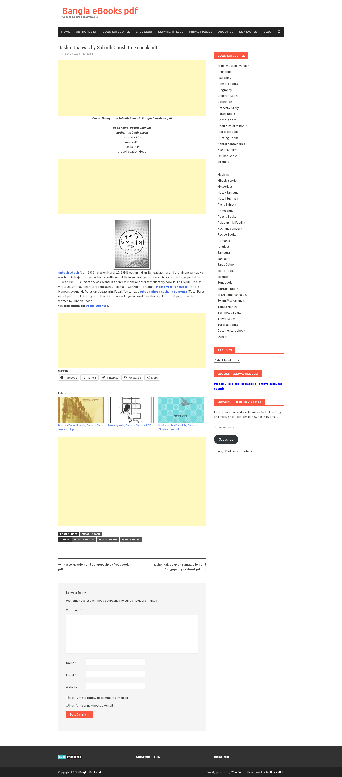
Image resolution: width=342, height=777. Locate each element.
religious (224, 246)
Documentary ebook (231, 330)
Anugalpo (224, 72)
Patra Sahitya (227, 204)
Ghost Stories (227, 120)
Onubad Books (227, 156)
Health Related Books (233, 126)
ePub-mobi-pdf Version (233, 66)
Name (71, 663)
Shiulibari (181, 287)
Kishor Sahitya (227, 150)
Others (222, 337)
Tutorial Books (228, 325)
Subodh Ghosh (91, 534)
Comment (74, 610)
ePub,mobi (144, 32)
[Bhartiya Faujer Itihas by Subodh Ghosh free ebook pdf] (81, 410)
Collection (225, 102)
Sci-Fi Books (226, 271)
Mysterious (225, 186)
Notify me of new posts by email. (91, 705)
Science (223, 277)
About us (225, 32)
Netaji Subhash (228, 198)
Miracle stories (228, 180)
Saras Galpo (226, 264)
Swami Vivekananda (231, 300)
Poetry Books (227, 216)
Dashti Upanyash (84, 539)
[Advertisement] (132, 88)
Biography (225, 90)
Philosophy (225, 210)
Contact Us (248, 32)
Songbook (225, 282)
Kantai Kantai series (231, 144)
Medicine (224, 174)
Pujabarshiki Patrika (231, 222)
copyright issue (170, 32)
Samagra (224, 252)
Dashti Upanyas (97, 306)
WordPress (238, 772)
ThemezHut (276, 772)
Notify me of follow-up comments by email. (99, 698)
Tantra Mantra (228, 307)
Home (65, 32)
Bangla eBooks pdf (100, 10)
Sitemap (223, 162)
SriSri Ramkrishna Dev (232, 294)
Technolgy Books (229, 312)
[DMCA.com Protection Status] (70, 757)
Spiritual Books (228, 289)
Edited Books (227, 114)
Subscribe (226, 439)
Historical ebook (229, 132)
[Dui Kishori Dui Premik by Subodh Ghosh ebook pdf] (181, 410)
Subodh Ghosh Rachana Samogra (163, 291)
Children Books (228, 96)
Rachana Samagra (230, 228)
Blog (267, 32)
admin (90, 53)
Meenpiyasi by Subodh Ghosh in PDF (129, 425)
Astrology (224, 78)
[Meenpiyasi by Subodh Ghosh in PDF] (131, 410)
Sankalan (224, 259)
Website (71, 687)
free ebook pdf (108, 539)
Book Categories (116, 32)
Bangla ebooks (228, 84)
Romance (224, 241)
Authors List (86, 32)
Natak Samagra (228, 192)
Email (71, 675)
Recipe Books (227, 234)
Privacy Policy (200, 32)
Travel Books (226, 319)
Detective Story (228, 108)
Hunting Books (228, 138)
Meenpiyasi (164, 287)
